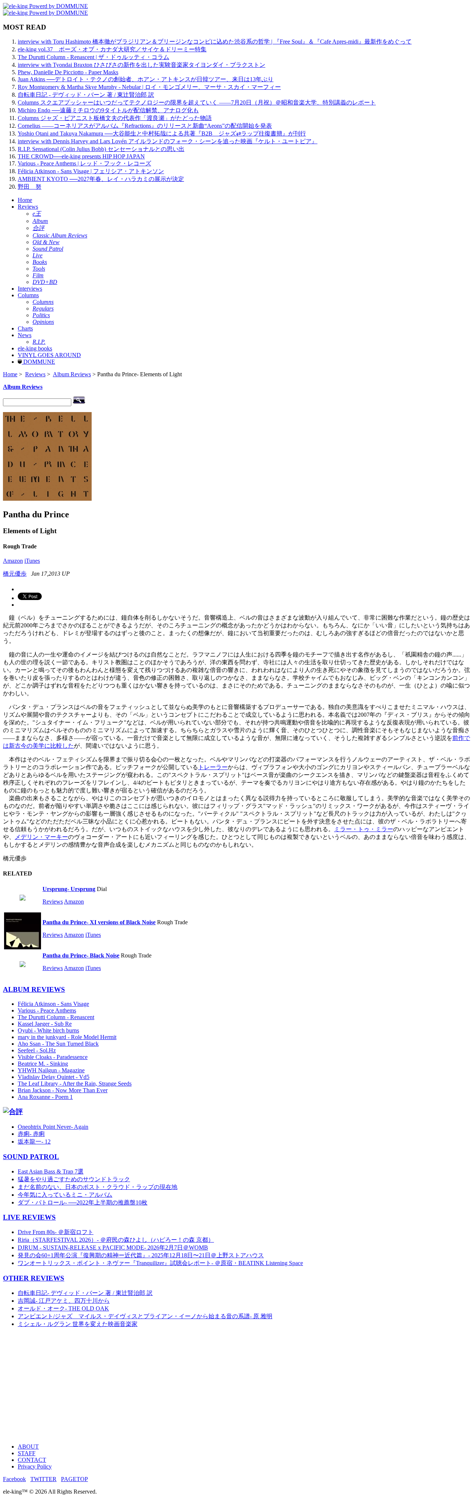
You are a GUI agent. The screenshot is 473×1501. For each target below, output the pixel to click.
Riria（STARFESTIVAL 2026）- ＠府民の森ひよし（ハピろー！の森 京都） (116, 1240)
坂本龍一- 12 (34, 1141)
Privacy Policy (35, 1466)
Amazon (13, 561)
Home (25, 200)
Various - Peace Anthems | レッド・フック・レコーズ (84, 163)
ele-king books (35, 348)
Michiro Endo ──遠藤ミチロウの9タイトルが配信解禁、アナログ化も (108, 110)
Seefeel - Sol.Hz (37, 1050)
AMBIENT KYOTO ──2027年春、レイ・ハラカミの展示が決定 (101, 179)
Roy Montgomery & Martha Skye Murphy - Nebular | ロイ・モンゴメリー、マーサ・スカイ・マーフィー (149, 87)
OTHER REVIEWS (33, 1278)
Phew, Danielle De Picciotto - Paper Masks (68, 72)
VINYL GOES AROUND (49, 355)
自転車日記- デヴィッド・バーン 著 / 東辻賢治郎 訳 (85, 1293)
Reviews (28, 206)
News (24, 335)
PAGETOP (74, 1479)
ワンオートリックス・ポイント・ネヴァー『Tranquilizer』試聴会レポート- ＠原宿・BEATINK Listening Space (160, 1263)
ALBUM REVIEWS (34, 989)
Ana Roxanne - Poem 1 (45, 1097)
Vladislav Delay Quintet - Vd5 (53, 1077)
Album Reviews (72, 374)
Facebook (14, 1479)
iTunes (32, 561)
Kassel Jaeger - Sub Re (45, 1024)
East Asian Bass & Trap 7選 (51, 1171)
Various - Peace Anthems (47, 1010)
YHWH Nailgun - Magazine (51, 1070)
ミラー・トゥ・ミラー (363, 829)
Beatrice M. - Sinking (43, 1063)
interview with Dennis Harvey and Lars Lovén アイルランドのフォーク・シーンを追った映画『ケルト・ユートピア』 (167, 141)
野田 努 (29, 187)
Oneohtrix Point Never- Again (53, 1127)
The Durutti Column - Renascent (56, 1017)
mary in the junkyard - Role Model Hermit (67, 1037)
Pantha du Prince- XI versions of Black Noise (99, 922)
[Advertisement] (224, 1385)
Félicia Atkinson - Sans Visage (53, 1004)
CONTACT (32, 1460)
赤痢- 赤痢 (31, 1134)
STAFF (26, 1453)
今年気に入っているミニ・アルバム (65, 1195)
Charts (25, 328)
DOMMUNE (38, 362)
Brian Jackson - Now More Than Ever (63, 1090)
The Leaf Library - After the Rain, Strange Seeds (75, 1083)
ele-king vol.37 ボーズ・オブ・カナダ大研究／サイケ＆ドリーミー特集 (112, 49)
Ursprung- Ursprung (68, 889)
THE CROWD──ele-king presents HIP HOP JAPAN (81, 156)
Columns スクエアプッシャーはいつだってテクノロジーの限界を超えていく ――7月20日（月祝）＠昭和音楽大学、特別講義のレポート (197, 102)
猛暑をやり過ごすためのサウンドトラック (74, 1179)
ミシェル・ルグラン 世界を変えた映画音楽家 (77, 1324)
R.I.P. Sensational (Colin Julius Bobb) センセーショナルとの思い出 (101, 149)
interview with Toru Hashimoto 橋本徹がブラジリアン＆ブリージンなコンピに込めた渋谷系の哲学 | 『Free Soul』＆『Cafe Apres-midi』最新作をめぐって (215, 41)
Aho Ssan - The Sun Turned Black (58, 1044)
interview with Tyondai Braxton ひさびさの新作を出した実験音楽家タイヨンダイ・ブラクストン (141, 65)
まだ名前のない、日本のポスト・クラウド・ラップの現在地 (97, 1187)
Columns (28, 295)
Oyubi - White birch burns (48, 1030)
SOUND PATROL (31, 1157)
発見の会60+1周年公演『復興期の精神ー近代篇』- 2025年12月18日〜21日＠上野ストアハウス (141, 1255)
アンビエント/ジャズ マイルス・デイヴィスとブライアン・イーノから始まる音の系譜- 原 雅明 (145, 1316)
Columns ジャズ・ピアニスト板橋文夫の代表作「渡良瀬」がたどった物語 (115, 118)
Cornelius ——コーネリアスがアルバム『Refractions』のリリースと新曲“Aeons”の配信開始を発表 (145, 126)
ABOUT (28, 1446)
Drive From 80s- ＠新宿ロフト (55, 1232)
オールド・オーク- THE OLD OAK (63, 1308)
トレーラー (213, 767)
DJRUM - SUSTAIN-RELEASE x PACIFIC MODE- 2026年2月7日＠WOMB (113, 1247)
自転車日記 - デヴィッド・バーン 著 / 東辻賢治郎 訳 (86, 95)
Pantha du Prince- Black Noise (80, 955)
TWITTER (43, 1479)
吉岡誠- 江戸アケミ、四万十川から (64, 1301)
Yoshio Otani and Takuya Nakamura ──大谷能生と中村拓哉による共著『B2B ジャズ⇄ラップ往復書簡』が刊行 (162, 133)
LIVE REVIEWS (29, 1217)
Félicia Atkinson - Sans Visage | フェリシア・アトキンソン (91, 171)
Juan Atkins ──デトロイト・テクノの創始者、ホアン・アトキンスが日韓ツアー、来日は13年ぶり (145, 79)
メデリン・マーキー (41, 837)
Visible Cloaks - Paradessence (53, 1057)
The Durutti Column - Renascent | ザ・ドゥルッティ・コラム (93, 57)
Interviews (30, 288)
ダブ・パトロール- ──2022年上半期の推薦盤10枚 (82, 1202)
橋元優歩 (15, 573)
